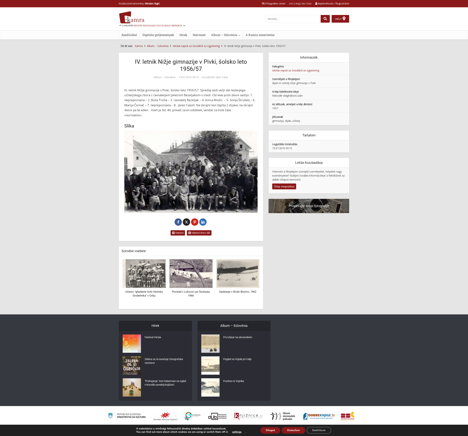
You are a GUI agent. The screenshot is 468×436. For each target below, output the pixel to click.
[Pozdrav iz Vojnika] (210, 387)
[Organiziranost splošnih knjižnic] (165, 416)
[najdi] (325, 19)
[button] (250, 282)
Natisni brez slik (200, 232)
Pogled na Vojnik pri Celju (237, 359)
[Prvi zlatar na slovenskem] (210, 343)
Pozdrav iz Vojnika (233, 381)
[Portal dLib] (217, 416)
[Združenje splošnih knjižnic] (347, 416)
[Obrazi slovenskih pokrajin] (283, 416)
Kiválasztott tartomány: (139, 3)
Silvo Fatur (222, 77)
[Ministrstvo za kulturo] (127, 416)
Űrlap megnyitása (284, 186)
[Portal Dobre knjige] (318, 416)
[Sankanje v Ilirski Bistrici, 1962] (237, 273)
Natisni (179, 232)
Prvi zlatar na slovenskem (237, 337)
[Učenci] (144, 273)
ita (303, 3)
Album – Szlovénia (224, 35)
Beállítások (319, 430)
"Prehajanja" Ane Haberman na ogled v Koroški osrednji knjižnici (165, 383)
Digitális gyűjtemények (158, 35)
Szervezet (199, 35)
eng (297, 3)
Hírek (183, 35)
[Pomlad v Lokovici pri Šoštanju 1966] (190, 273)
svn (291, 3)
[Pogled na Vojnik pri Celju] (210, 365)
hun (309, 3)
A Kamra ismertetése (260, 35)
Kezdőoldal (129, 35)
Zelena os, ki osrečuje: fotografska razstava (164, 361)
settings (236, 432)
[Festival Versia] (132, 343)
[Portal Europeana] (192, 416)
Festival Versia (153, 337)
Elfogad (270, 430)
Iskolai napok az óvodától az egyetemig (295, 70)
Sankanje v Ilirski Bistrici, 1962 (237, 291)
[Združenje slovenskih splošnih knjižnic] (248, 416)
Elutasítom (293, 430)
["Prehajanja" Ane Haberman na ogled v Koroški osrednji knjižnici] (132, 387)
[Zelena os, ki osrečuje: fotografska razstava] (132, 365)
